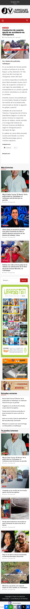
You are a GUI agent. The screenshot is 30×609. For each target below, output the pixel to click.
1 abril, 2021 (18, 37)
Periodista (6, 202)
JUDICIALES (5, 517)
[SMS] (6, 607)
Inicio (15, 4)
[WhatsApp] (11, 607)
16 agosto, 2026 (12, 237)
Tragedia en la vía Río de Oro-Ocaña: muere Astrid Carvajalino (13, 407)
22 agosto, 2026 (12, 494)
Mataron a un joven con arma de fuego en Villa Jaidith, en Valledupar (14, 425)
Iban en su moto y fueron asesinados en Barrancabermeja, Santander (14, 419)
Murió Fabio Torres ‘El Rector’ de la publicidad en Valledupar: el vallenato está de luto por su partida (14, 197)
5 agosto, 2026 (12, 272)
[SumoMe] (28, 607)
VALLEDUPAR (5, 27)
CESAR (4, 486)
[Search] (27, 20)
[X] (23, 607)
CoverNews (14, 599)
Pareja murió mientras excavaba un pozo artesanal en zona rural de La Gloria (13, 413)
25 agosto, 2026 (12, 202)
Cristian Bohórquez (8, 37)
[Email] (15, 607)
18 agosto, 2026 (12, 527)
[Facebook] (19, 607)
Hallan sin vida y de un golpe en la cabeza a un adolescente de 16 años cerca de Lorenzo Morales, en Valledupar (14, 267)
